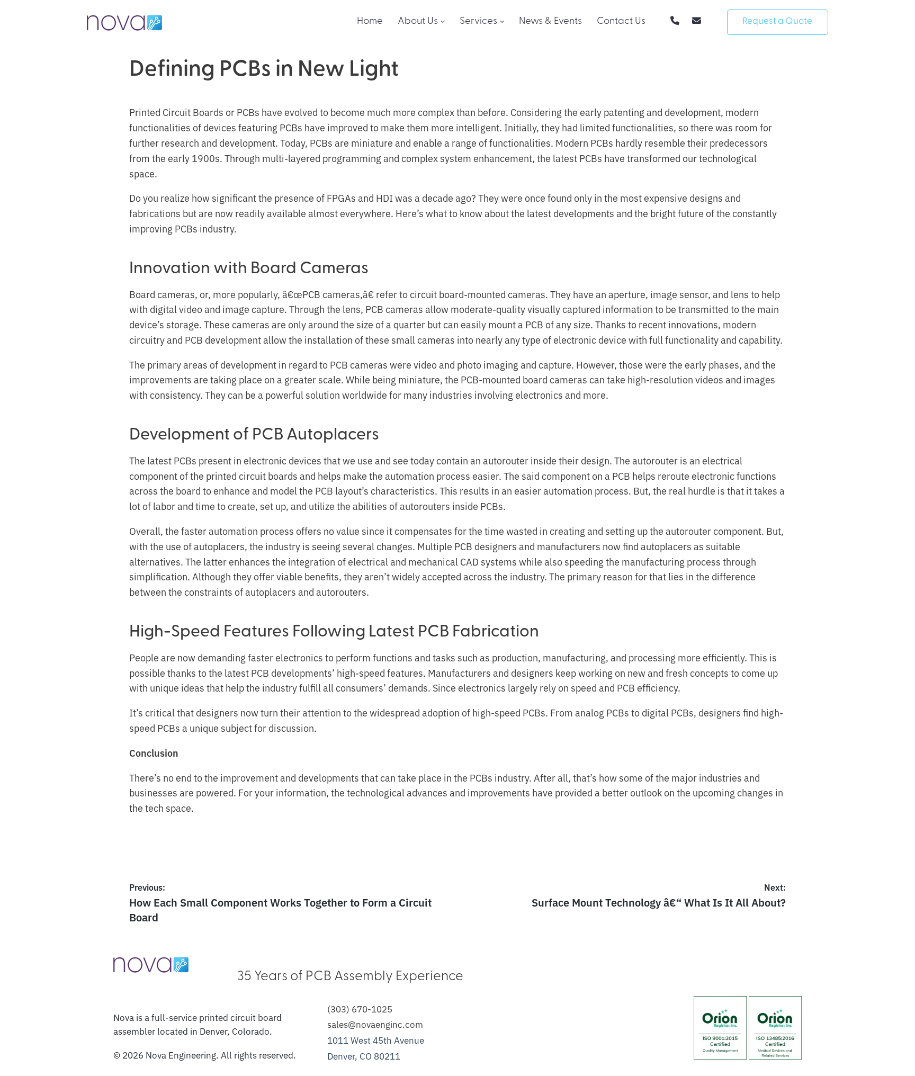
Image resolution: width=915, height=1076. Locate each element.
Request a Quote (777, 21)
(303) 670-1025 (359, 1008)
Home (370, 21)
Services (478, 21)
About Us (418, 21)
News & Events (550, 21)
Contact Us (621, 21)
